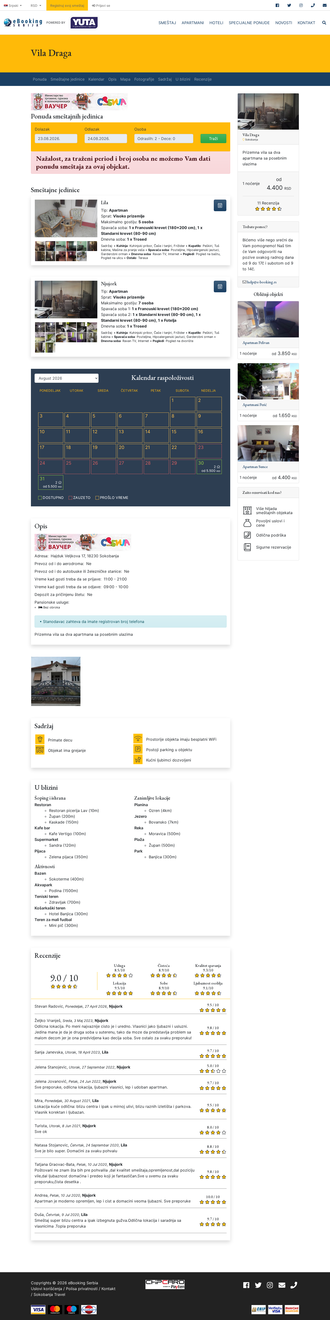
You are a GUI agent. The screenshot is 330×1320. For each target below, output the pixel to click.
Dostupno (53, 498)
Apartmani (193, 22)
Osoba (140, 129)
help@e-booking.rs (262, 282)
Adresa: (41, 555)
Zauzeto (82, 498)
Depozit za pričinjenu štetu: (60, 594)
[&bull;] (40, 246)
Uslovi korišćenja (46, 1288)
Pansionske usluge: (52, 604)
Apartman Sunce (255, 466)
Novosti (283, 22)
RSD (34, 5)
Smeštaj (167, 22)
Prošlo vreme (114, 498)
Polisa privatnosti (82, 1288)
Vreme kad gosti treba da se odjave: (68, 586)
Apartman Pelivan (256, 342)
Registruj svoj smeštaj (67, 5)
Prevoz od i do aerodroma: (59, 563)
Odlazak (92, 129)
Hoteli (216, 22)
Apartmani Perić (255, 404)
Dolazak (42, 129)
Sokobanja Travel (49, 1294)
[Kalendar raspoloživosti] (220, 205)
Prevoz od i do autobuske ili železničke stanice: (78, 571)
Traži (213, 138)
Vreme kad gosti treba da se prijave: (68, 579)
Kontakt (306, 22)
